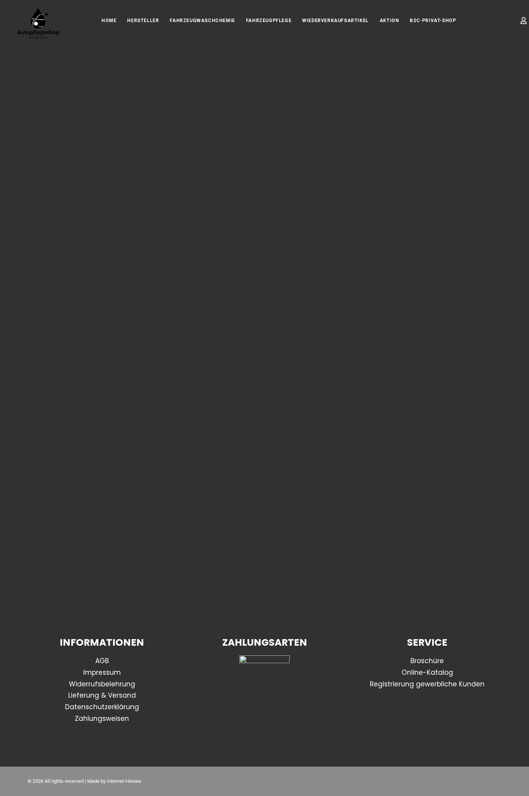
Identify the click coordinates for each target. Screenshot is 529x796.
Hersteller (143, 20)
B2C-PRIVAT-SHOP (433, 20)
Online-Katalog (427, 672)
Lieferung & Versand (102, 695)
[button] (510, 23)
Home (108, 20)
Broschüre (427, 660)
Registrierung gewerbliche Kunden (427, 684)
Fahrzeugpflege (268, 20)
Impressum (102, 672)
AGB (102, 660)
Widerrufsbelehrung (102, 684)
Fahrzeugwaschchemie (202, 20)
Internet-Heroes (124, 781)
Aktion (389, 20)
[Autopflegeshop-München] (38, 24)
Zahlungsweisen (102, 718)
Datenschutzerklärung (102, 707)
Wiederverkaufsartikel (335, 20)
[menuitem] (109, 20)
